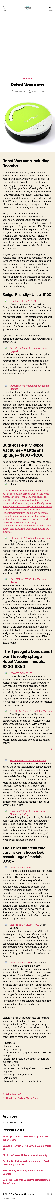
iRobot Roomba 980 (20, 962)
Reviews (27, 78)
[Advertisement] (27, 49)
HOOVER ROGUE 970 (21, 673)
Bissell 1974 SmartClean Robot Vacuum (31, 711)
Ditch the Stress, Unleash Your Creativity (25, 1155)
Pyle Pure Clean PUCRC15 (23, 301)
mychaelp (21, 91)
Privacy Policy (9, 1198)
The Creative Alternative (22, 1194)
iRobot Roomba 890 (20, 867)
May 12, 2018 (38, 91)
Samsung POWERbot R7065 (24, 924)
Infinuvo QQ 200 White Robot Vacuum (30, 538)
